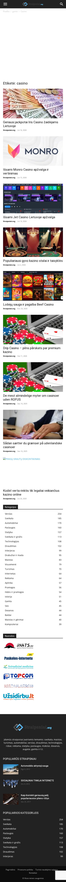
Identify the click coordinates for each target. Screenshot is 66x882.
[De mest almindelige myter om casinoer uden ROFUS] (33, 377)
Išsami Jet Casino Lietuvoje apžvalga (29, 217)
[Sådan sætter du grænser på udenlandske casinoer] (33, 424)
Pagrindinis (10, 869)
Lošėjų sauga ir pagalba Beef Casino (28, 304)
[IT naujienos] (18, 678)
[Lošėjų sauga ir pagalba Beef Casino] (33, 286)
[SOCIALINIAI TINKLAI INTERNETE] (10, 783)
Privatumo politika (25, 869)
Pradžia (6, 11)
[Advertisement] (33, 48)
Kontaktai (33, 873)
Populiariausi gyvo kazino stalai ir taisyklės (33, 261)
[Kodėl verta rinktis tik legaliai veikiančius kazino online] (33, 472)
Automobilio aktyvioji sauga (34, 766)
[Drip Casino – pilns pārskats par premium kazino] (33, 329)
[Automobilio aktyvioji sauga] (10, 769)
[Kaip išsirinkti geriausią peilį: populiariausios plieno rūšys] (10, 799)
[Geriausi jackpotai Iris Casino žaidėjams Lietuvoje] (33, 103)
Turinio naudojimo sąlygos (46, 869)
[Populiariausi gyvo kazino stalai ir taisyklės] (33, 242)
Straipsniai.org (9, 130)
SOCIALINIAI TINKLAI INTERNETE (37, 780)
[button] (5, 4)
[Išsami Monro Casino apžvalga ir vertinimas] (33, 151)
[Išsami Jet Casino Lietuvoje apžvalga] (33, 198)
